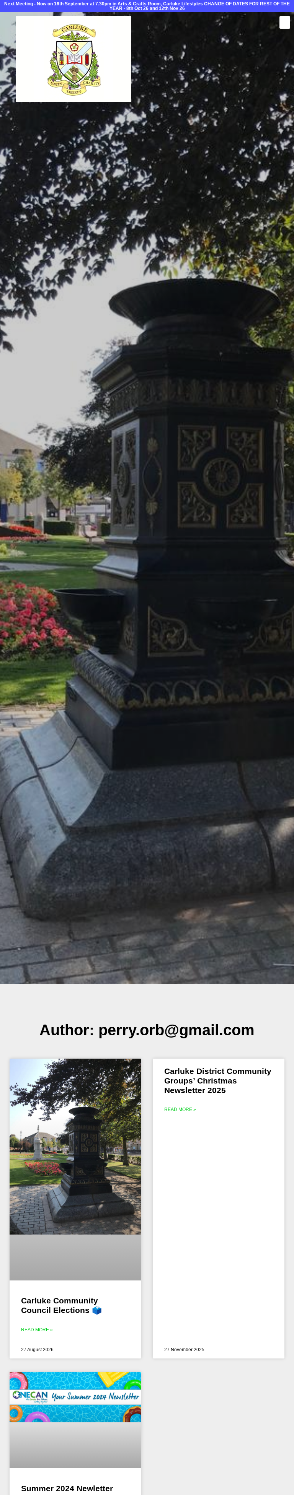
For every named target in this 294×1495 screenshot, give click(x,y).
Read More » (37, 1329)
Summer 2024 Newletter (67, 1488)
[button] (284, 22)
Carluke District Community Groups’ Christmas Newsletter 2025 (217, 1081)
